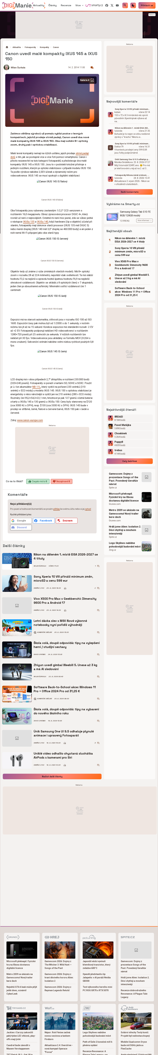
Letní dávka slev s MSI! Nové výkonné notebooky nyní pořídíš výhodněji (60, 623)
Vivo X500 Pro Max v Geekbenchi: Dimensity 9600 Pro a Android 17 (65, 601)
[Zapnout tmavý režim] (133, 5)
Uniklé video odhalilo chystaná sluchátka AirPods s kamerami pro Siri (63, 755)
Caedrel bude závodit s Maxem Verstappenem (18, 1047)
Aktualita (16, 47)
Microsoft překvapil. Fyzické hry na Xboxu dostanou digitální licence (124, 497)
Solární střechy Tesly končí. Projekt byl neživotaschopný (135, 1034)
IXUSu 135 (28, 221)
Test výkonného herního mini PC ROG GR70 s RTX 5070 (97, 989)
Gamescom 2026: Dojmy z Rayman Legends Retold (58, 989)
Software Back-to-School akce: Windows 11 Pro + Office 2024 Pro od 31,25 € (65, 689)
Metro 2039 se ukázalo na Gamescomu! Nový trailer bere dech (124, 514)
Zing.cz (112, 550)
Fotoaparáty (30, 47)
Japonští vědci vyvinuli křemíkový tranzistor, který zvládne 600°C (96, 964)
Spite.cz (113, 487)
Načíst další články (52, 776)
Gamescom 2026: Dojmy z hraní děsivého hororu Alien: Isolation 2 (59, 977)
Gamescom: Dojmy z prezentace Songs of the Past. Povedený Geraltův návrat (123, 479)
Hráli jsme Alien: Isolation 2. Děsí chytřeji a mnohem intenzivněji (125, 530)
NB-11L (36, 386)
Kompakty (44, 47)
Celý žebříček (129, 461)
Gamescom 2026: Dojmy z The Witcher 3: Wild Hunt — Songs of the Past (58, 964)
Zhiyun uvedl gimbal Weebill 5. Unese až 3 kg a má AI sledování (65, 667)
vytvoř (88, 509)
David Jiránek (40, 654)
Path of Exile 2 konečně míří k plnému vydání (97, 1043)
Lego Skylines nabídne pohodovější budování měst (125, 545)
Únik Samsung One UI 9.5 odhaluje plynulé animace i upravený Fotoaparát (64, 733)
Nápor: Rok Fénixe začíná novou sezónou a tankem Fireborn (57, 1035)
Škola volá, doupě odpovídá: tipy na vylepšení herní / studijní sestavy (67, 645)
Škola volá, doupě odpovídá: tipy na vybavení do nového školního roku (66, 711)
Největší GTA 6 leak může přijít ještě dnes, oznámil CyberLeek (21, 990)
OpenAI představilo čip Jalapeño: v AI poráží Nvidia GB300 (97, 977)
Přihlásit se (147, 5)
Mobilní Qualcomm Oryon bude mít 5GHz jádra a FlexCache (134, 1045)
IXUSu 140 (42, 221)
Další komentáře (130, 192)
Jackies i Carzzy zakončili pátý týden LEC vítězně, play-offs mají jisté (20, 1035)
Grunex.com (115, 504)
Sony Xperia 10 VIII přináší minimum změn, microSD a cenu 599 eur (63, 579)
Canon (56, 47)
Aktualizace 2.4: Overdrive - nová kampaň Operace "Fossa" (59, 1048)
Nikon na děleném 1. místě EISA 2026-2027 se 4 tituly (66, 556)
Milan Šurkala (18, 67)
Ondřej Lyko (39, 588)
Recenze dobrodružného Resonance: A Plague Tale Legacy (134, 993)
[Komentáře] (92, 67)
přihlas (56, 509)
